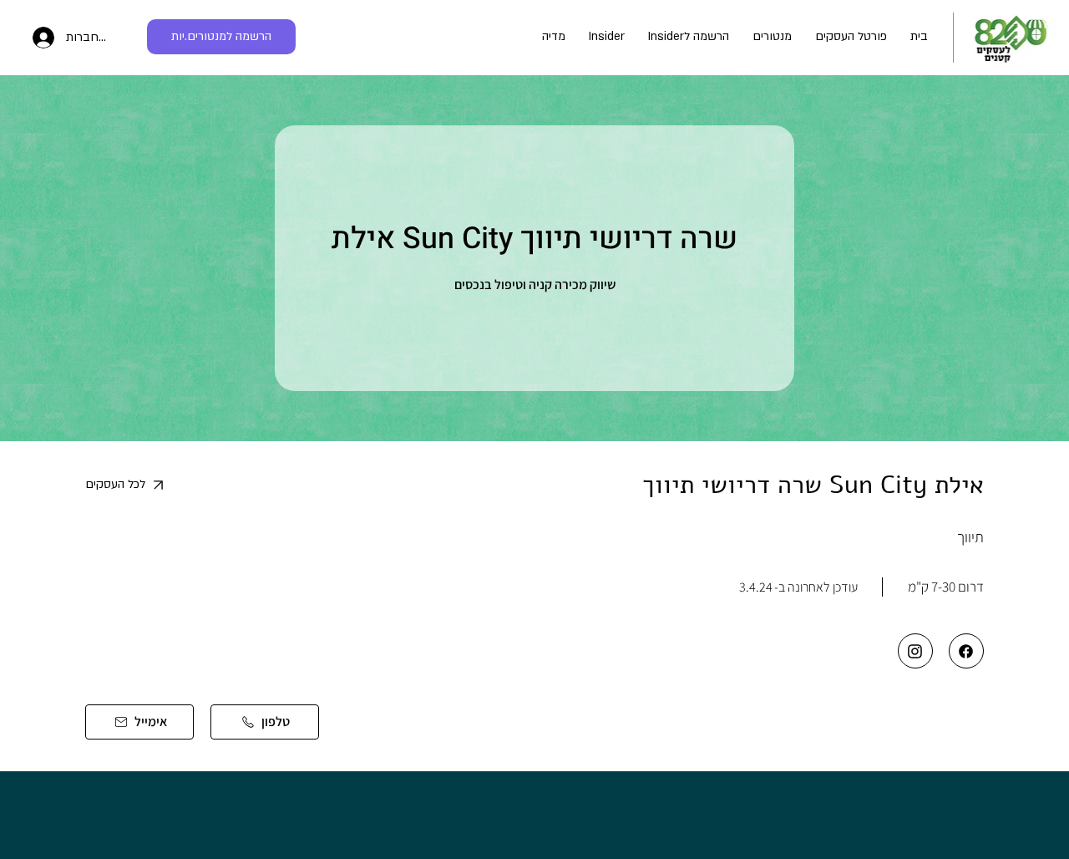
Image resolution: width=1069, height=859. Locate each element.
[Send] (966, 650)
